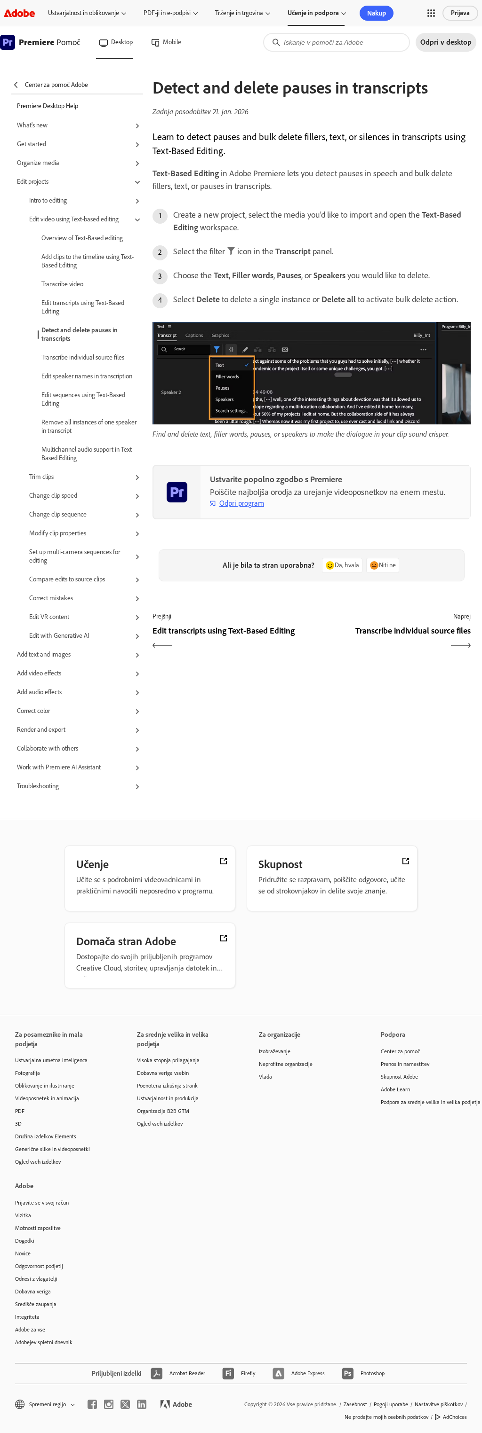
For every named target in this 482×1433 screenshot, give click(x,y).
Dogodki (24, 1240)
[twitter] (125, 1404)
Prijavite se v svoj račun (42, 1202)
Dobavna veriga (33, 1291)
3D (18, 1123)
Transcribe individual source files (82, 357)
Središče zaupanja (35, 1304)
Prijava (460, 13)
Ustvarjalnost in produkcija (168, 1098)
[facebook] (92, 1404)
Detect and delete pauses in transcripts (79, 334)
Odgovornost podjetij (39, 1266)
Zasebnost (355, 1404)
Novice (23, 1253)
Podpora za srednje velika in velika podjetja (427, 1102)
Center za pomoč (400, 1051)
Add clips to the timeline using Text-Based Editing (87, 261)
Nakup (376, 13)
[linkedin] (141, 1404)
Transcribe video (62, 284)
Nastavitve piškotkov (439, 1404)
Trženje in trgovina (239, 13)
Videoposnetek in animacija (47, 1098)
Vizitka (23, 1215)
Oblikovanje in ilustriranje (44, 1085)
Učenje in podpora (313, 13)
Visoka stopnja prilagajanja (168, 1060)
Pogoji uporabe (391, 1404)
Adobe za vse (30, 1329)
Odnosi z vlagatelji (36, 1279)
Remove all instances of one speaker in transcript (89, 426)
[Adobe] (19, 13)
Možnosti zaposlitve (38, 1228)
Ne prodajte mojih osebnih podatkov (386, 1417)
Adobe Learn (395, 1089)
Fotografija (27, 1073)
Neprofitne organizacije (286, 1064)
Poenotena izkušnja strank (167, 1085)
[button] (431, 13)
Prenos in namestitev (405, 1064)
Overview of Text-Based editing (82, 238)
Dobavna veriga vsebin (163, 1073)
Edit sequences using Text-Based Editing (83, 399)
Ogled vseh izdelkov (38, 1162)
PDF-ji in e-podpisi (167, 13)
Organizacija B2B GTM (163, 1111)
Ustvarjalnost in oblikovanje (83, 13)
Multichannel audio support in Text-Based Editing (87, 454)
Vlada (265, 1076)
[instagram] (108, 1404)
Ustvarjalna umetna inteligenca (51, 1060)
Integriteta (27, 1317)
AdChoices (455, 1417)
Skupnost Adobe (399, 1076)
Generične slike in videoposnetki (52, 1149)
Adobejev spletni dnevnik (43, 1342)
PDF (19, 1111)
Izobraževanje (274, 1051)
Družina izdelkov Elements (45, 1136)
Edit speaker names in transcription (86, 376)
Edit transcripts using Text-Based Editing (82, 307)
